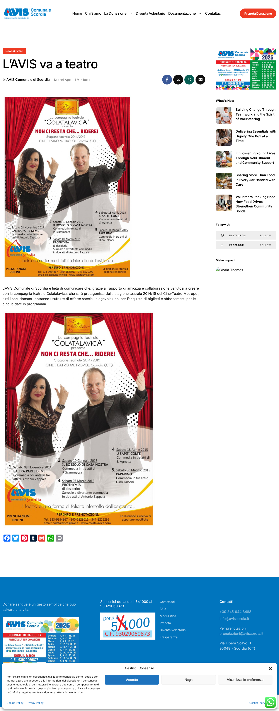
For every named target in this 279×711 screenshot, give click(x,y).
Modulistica (168, 616)
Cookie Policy (15, 702)
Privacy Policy (35, 702)
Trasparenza (169, 637)
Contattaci (213, 13)
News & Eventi (14, 51)
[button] (270, 668)
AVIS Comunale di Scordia (28, 79)
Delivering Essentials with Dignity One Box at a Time (256, 136)
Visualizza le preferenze (245, 680)
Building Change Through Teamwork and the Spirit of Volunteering (256, 114)
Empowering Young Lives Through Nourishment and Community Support (256, 158)
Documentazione (182, 13)
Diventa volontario (150, 13)
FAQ (163, 609)
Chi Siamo (93, 13)
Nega (189, 680)
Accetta (132, 680)
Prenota (165, 623)
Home (77, 13)
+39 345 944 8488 (235, 611)
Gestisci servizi (258, 702)
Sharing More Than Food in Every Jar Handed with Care (255, 180)
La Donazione (115, 13)
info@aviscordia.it (234, 618)
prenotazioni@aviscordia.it (241, 633)
